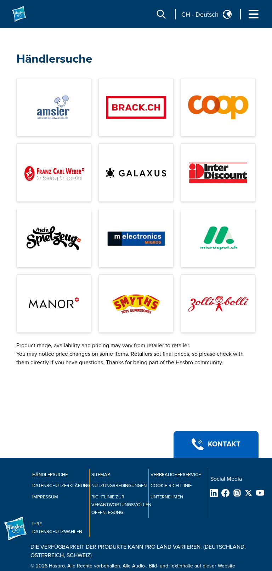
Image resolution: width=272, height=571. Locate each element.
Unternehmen (167, 497)
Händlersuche (54, 59)
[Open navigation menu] (253, 14)
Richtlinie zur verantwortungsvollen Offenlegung (121, 504)
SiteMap (100, 475)
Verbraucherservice (176, 475)
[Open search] (161, 14)
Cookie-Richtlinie (171, 486)
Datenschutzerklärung (61, 486)
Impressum (45, 497)
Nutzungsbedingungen (119, 486)
